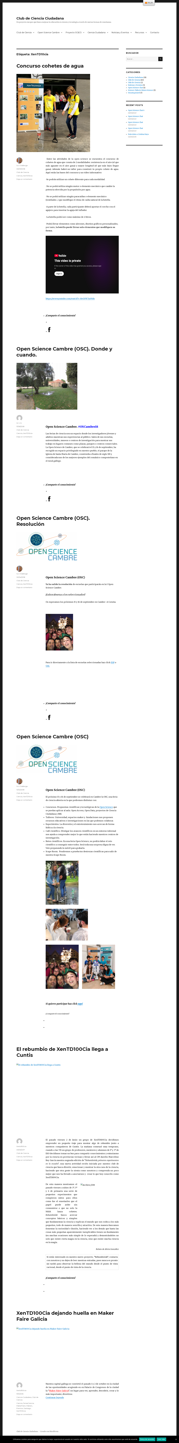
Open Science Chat (135, 88)
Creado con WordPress (49, 1431)
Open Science (106, 807)
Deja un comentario (24, 179)
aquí (80, 1003)
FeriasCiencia (28, 1403)
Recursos (139, 32)
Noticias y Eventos (120, 32)
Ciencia (19, 176)
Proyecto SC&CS (74, 32)
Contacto (154, 32)
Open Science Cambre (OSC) (52, 737)
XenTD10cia (27, 176)
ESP (112, 662)
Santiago (27, 1408)
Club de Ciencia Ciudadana (40, 18)
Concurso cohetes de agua (50, 66)
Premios (19, 1408)
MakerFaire (21, 1406)
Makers (29, 1406)
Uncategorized (134, 93)
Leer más (161, 1439)
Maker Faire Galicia (59, 1390)
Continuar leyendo (55, 1397)
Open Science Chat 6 (136, 110)
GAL (48, 666)
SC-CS (19, 423)
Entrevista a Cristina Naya (138, 134)
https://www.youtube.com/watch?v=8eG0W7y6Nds (70, 298)
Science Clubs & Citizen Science (140, 90)
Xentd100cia (21, 1146)
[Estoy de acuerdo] (176, 1439)
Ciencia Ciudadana (96, 32)
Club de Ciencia (24, 32)
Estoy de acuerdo (147, 1439)
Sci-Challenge (22, 165)
